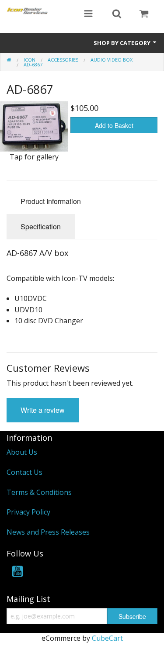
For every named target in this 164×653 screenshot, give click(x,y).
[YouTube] (17, 573)
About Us (22, 452)
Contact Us (24, 472)
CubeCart (107, 638)
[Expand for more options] (88, 14)
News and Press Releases (48, 532)
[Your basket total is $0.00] (143, 14)
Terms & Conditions (39, 492)
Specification (41, 226)
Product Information (51, 201)
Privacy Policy (28, 512)
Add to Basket (114, 125)
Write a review (43, 410)
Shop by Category (123, 43)
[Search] (116, 14)
